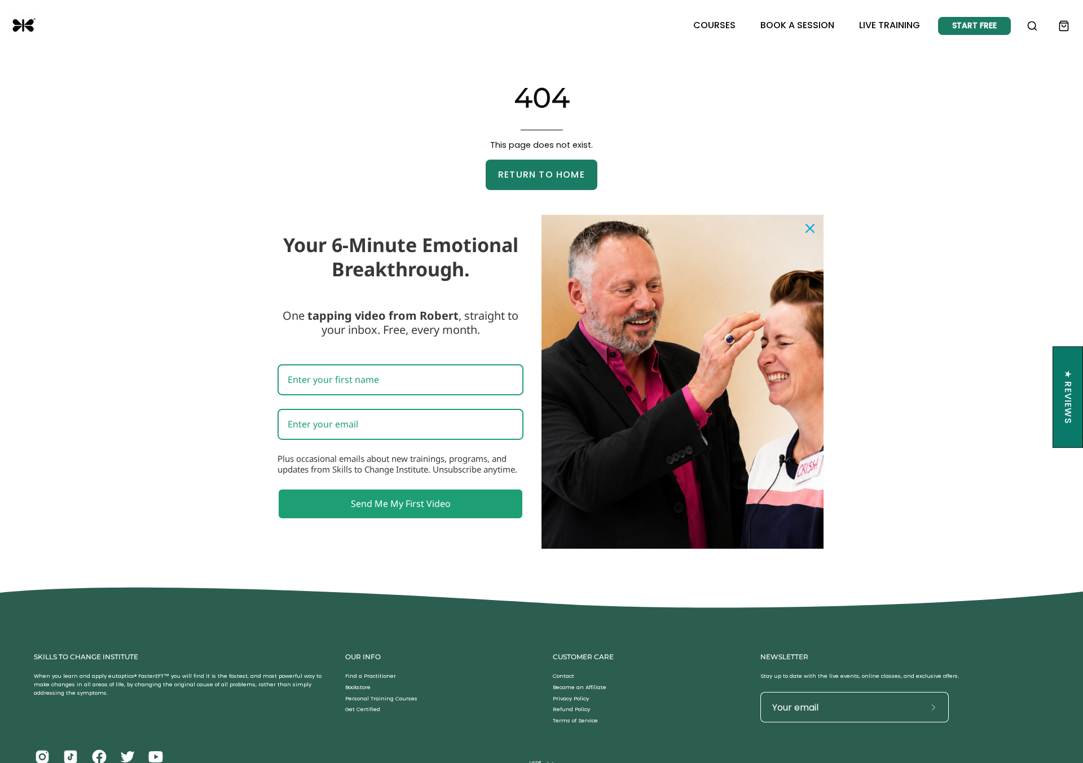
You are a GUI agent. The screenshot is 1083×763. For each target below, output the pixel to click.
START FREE (974, 25)
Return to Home (541, 174)
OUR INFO (363, 656)
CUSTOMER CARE (583, 656)
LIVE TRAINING (889, 25)
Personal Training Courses (381, 698)
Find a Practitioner (370, 676)
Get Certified (362, 709)
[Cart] (1064, 26)
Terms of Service (575, 721)
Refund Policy (571, 709)
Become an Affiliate (579, 687)
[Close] (810, 227)
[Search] (1032, 26)
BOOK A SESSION (797, 25)
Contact (563, 676)
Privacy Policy (571, 698)
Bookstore (358, 687)
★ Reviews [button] (1068, 397)
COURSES (714, 25)
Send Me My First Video (401, 503)
